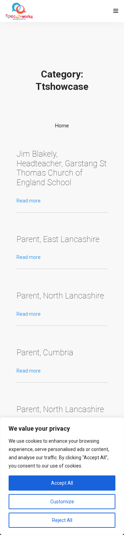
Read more (29, 200)
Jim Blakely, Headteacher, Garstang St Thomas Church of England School (62, 168)
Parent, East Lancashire (58, 239)
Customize (62, 501)
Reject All (62, 520)
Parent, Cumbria (45, 352)
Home (62, 126)
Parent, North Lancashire (60, 296)
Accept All (62, 483)
